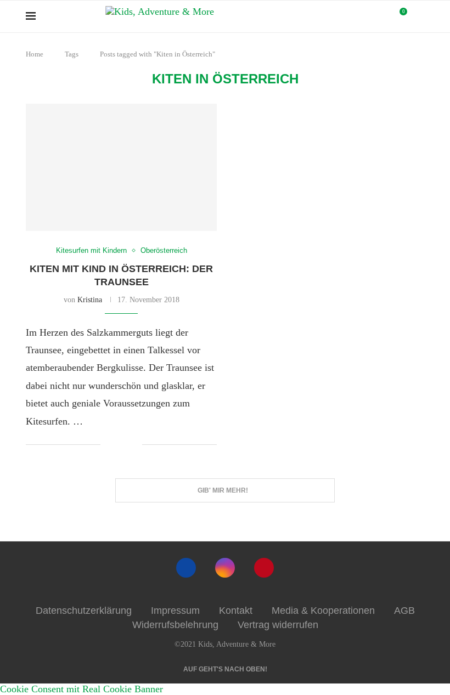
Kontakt (235, 610)
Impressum (175, 610)
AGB (404, 610)
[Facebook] (186, 568)
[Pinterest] (264, 568)
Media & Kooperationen (323, 610)
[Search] (418, 16)
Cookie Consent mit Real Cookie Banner (81, 688)
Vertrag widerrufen (278, 624)
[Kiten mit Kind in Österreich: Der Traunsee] (121, 167)
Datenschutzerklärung (84, 610)
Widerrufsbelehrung (175, 624)
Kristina (89, 300)
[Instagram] (225, 568)
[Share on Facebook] (117, 445)
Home (34, 54)
